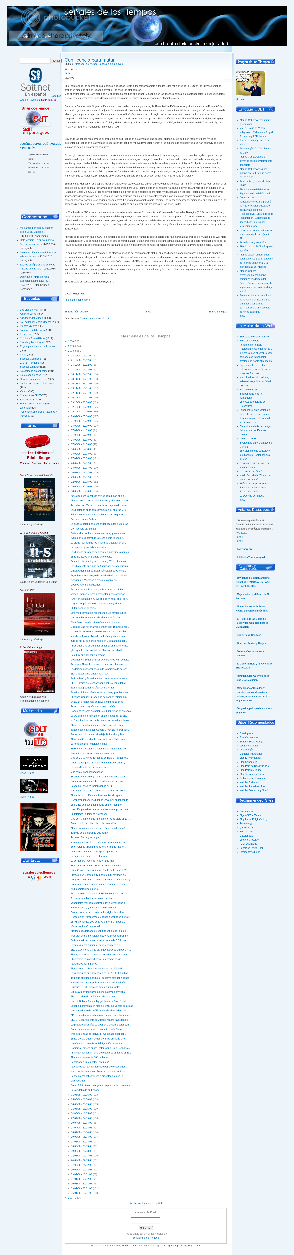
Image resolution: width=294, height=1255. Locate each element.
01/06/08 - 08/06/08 (81, 1094)
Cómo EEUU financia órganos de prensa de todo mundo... (102, 1085)
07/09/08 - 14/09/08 (81, 430)
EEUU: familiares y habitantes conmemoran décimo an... (101, 1015)
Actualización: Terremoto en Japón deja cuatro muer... (100, 505)
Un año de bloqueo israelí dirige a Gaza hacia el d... (99, 1043)
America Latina (28, 313)
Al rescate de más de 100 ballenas (89, 1057)
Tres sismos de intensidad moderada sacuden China (99, 935)
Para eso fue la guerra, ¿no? (86, 837)
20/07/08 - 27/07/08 (81, 463)
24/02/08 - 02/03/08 (81, 1160)
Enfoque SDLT (28, 399)
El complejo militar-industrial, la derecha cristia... (97, 959)
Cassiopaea (246, 733)
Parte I (239, 537)
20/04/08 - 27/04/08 (81, 1122)
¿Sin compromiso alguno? (85, 889)
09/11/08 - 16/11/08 (81, 388)
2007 (71, 1197)
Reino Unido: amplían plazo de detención (93, 823)
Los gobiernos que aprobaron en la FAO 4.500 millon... (100, 973)
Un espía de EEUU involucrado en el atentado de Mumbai (256, 442)
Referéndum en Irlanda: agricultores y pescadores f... (99, 533)
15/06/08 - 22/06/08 (81, 486)
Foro (35, 37)
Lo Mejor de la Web (30, 375)
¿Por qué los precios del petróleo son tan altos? (96, 650)
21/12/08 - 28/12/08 (81, 360)
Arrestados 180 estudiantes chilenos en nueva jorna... (100, 645)
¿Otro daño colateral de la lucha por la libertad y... (97, 538)
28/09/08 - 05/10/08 (81, 416)
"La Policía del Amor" (251, 471)
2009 (71, 346)
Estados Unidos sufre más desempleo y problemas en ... (101, 692)
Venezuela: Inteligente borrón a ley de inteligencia (98, 903)
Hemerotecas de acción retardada (89, 856)
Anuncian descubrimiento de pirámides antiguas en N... (101, 1052)
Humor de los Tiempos (32, 403)
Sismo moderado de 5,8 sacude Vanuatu (93, 996)
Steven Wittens (130, 1245)
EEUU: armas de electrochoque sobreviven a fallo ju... (100, 683)
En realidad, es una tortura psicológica (91, 556)
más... (243, 315)
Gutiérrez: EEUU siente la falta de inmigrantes (95, 987)
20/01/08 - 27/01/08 (81, 1183)
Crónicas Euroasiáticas (32, 338)
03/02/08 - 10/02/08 (81, 1174)
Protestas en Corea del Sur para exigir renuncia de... (99, 875)
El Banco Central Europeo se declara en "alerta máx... (100, 697)
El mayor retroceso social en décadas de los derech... (100, 954)
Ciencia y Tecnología (31, 342)
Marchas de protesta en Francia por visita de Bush (98, 1071)
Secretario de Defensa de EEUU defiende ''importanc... (100, 893)
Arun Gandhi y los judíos (253, 242)
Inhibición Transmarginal (251, 557)
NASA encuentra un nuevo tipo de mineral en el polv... (100, 599)
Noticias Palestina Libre (252, 786)
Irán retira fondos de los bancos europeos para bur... (99, 842)
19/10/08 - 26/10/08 (81, 402)
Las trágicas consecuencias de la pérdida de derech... (100, 669)
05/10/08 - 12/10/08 (81, 411)
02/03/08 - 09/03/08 (81, 1155)
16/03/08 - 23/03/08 (81, 1146)
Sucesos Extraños (30, 366)
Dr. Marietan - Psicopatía (253, 778)
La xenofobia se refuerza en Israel (89, 743)
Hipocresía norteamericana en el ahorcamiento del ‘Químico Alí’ (256, 234)
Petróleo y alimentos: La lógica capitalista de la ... (97, 851)
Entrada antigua (218, 311)
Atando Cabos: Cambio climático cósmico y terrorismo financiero (256, 160)
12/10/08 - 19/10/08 (81, 407)
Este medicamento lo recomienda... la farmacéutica (98, 613)
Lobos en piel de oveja (32, 330)
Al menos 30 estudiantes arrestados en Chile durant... (100, 739)
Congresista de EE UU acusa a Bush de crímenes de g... (101, 879)
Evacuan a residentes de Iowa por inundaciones (97, 701)
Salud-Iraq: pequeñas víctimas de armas (92, 687)
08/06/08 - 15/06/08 (81, 491)
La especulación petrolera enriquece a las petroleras (99, 524)
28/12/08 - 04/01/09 (81, 355)
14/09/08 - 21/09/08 (81, 425)
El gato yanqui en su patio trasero (38, 346)
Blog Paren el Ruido (251, 770)
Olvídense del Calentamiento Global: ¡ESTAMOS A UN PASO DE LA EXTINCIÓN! (253, 582)
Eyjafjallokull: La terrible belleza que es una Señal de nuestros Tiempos (255, 369)
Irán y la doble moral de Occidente (89, 832)
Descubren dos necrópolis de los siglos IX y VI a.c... (98, 912)
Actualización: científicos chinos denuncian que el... (98, 496)
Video (31, 773)
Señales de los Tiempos (146, 1237)
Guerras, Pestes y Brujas (251, 643)
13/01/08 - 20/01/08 (81, 1188)
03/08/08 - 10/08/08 (81, 453)
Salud (23, 354)
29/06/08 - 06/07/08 (81, 477)
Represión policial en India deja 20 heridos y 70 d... (98, 734)
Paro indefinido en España (85, 1090)
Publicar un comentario (77, 299)
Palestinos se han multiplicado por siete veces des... (99, 1066)
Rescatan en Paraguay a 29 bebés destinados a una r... (101, 917)
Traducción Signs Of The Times (37, 383)
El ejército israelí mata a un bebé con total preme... (98, 725)
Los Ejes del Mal (29, 309)
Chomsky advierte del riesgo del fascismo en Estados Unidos (255, 430)
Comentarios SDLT (30, 395)
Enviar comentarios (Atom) (94, 318)
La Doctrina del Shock (252, 495)
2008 (71, 350)
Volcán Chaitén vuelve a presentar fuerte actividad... (99, 594)
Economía (25, 334)
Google (24, 100)
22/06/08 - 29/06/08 (81, 481)
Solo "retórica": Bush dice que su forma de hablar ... (98, 846)
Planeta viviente (28, 326)
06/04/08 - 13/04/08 (81, 1132)
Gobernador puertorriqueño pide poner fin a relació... (99, 884)
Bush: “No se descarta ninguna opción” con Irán (96, 804)
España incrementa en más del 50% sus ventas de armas (102, 1006)
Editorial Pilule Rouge (251, 741)
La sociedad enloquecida (34, 371)
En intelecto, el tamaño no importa (89, 814)
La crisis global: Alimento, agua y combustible (95, 945)
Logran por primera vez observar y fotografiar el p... (98, 603)
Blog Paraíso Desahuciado (254, 766)
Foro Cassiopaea (249, 737)
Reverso (33, 100)
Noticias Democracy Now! (254, 790)
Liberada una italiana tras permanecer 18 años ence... (100, 627)
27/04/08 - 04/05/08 (81, 1118)
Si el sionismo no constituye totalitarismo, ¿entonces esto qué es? (255, 454)
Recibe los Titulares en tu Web (146, 1203)
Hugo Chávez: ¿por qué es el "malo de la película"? (99, 870)
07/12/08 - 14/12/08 (81, 369)
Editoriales (26, 407)
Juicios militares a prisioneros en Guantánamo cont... (99, 640)
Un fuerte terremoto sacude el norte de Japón (95, 617)
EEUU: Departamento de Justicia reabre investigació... (100, 1020)
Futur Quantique (248, 843)
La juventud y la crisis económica (89, 547)
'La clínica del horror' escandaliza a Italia (93, 753)
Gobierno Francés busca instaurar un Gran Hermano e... (101, 1048)
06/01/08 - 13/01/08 (81, 1193)
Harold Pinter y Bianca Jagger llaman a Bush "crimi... (99, 1001)
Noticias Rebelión (249, 782)
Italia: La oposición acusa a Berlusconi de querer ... (98, 514)
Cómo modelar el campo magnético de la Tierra (96, 1029)
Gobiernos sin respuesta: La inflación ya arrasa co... (99, 781)
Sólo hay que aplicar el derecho (88, 655)
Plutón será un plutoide (83, 608)
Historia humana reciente (33, 379)
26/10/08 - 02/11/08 (81, 397)
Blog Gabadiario (248, 762)
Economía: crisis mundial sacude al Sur (92, 786)
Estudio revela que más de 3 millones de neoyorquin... (100, 566)
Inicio (25, 37)
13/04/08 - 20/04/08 (81, 1127)
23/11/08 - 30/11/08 (81, 379)
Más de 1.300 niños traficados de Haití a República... (99, 757)
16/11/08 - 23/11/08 (81, 383)
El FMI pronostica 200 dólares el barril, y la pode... (98, 921)
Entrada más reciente (76, 311)
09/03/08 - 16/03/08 (81, 1151)
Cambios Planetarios (251, 753)
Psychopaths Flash (250, 852)
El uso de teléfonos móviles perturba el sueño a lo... (99, 1038)
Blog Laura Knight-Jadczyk (254, 819)
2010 (71, 341)
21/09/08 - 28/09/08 (81, 421)
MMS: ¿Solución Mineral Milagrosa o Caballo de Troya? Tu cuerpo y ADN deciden (256, 132)
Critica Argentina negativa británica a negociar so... (98, 570)
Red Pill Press (247, 831)
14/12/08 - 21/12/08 (81, 364)
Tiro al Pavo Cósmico (249, 635)
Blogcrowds (194, 1245)
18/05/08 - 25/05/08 (81, 1104)
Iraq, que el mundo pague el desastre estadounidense (100, 978)
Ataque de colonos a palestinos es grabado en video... (100, 500)
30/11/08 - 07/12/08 (81, 374)
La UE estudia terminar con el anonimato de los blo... (99, 715)
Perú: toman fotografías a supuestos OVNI (93, 706)
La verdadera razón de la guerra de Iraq (92, 860)
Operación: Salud (249, 745)
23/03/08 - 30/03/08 (81, 1141)
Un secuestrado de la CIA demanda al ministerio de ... (100, 1010)
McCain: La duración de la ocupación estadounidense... (101, 720)
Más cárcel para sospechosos (87, 772)
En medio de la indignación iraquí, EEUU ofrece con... (100, 561)
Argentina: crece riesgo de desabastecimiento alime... (100, 575)
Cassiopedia (246, 835)
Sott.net (47, 37)
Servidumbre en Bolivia (83, 519)
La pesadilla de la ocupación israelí (90, 767)
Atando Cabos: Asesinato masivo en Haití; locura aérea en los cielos (255, 173)
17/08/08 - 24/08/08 (81, 444)
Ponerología (246, 749)
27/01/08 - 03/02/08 (81, 1179)
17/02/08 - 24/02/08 (81, 1165)
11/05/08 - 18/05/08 (81, 1108)
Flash (23, 773)
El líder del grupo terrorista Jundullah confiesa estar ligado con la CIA (254, 487)
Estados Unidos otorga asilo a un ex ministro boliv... (98, 776)
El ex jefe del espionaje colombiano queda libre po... (99, 748)
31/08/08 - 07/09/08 (81, 435)
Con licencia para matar (90, 60)
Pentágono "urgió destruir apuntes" (90, 1062)
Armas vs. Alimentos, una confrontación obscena (97, 664)
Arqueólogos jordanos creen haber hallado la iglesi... (99, 931)
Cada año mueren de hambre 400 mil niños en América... (102, 711)
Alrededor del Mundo (31, 318)
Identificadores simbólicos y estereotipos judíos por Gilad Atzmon (255, 381)
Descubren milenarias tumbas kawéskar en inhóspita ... (101, 800)
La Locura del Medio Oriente (35, 322)
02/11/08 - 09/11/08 (81, 393)
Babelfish (56, 96)
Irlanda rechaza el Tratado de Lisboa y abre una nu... (99, 636)
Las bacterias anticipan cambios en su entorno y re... (99, 510)
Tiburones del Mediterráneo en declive (92, 898)
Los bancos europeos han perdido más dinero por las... (101, 552)
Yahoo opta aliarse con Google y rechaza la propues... (100, 729)
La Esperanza (245, 549)
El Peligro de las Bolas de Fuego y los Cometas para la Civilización (252, 623)
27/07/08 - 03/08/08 (81, 458)
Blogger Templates (173, 1245)
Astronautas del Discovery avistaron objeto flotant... (98, 589)
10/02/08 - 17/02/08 (81, 1169)
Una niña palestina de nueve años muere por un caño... (101, 809)
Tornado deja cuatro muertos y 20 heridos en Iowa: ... (99, 790)
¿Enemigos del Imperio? (84, 963)
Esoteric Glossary (249, 839)
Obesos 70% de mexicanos (85, 584)
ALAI (67, 73)
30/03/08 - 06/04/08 (81, 1136)
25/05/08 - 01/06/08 (81, 1099)
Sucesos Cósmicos (30, 358)
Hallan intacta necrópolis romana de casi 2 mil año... (99, 982)
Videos (24, 391)
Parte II (239, 541)
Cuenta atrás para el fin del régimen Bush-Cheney (98, 762)
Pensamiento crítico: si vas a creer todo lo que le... (98, 1076)
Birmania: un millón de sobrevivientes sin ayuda (97, 795)
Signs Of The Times (250, 815)
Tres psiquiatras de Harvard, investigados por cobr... (99, 1034)
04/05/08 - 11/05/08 (81, 1113)
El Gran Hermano (29, 362)
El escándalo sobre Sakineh (255, 336)
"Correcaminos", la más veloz (86, 926)
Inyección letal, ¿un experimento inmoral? (93, 907)
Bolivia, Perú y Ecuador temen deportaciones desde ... (100, 678)
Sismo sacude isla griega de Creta (89, 673)
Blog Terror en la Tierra (252, 774)
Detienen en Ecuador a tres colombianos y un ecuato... (100, 659)
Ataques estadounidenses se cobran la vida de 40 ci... (100, 828)
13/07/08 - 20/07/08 (81, 467)
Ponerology (246, 823)
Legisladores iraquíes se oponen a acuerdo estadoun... (101, 1024)
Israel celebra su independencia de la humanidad (251, 393)
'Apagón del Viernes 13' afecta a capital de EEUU (97, 580)
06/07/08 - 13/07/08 (81, 472)
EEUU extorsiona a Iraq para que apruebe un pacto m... (101, 949)
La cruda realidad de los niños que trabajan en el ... (98, 542)
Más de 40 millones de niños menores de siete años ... (100, 818)
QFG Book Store (248, 827)
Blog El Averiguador (250, 757)
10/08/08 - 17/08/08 (81, 449)
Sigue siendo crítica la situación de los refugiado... (98, 968)
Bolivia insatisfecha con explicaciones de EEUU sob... (100, 940)
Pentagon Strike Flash (252, 848)
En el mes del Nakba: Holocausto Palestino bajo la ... (99, 865)
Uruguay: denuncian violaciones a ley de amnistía (98, 992)
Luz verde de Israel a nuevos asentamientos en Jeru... (100, 631)
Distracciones (78, 1080)
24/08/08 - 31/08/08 (81, 439)
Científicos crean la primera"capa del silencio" (95, 622)
